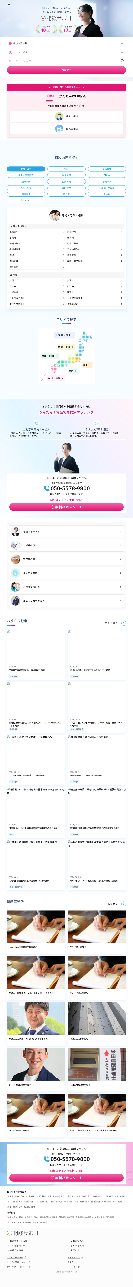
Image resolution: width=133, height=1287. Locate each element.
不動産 (62, 1217)
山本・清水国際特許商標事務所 (23, 947)
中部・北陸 (64, 347)
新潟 (122, 1196)
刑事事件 (13, 676)
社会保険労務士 (17, 297)
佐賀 (115, 1201)
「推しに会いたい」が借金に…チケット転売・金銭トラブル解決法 (96, 724)
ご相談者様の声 (31, 586)
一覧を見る (111, 904)
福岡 (109, 1201)
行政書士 (71, 286)
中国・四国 (48, 356)
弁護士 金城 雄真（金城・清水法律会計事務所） (31, 992)
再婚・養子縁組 (75, 260)
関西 (71, 371)
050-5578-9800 (70, 488)
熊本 (9, 1206)
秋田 (33, 1196)
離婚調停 (14, 260)
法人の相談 (72, 128)
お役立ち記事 (16, 1250)
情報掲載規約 (74, 1257)
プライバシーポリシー (17, 1267)
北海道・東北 (63, 335)
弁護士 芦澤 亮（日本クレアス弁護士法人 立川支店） (94, 1130)
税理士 (70, 292)
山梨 (117, 1196)
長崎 (120, 1201)
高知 (104, 1201)
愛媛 (98, 1201)
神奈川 (56, 1196)
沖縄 (33, 1206)
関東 (85, 365)
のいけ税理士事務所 (79, 992)
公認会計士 (15, 292)
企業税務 (13, 729)
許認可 (36, 1222)
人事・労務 (100, 1217)
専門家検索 (29, 559)
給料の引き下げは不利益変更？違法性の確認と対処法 (94, 880)
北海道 (10, 1196)
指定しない (26, 200)
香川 (93, 1201)
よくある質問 (30, 573)
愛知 (89, 1196)
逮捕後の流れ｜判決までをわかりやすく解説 (90, 670)
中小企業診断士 (17, 303)
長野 (111, 1196)
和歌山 (54, 1201)
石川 (20, 1201)
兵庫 (37, 1201)
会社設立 (89, 1217)
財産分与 (71, 231)
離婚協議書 (15, 243)
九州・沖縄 (54, 378)
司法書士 (14, 286)
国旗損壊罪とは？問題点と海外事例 (86, 775)
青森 (17, 1196)
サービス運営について (17, 1262)
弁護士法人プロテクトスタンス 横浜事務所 (28, 1038)
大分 (15, 1206)
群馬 (84, 1196)
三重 (106, 1196)
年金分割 (14, 266)
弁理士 (70, 280)
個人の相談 (72, 116)
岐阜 (100, 1196)
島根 (82, 1201)
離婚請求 (14, 231)
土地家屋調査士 (75, 297)
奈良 (48, 1201)
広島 (60, 1201)
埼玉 (62, 1196)
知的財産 (110, 1217)
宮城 (28, 1196)
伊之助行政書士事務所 (19, 1130)
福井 (9, 1201)
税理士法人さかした (79, 1038)
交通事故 (28, 1217)
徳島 (87, 1201)
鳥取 (77, 1201)
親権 (12, 255)
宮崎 (20, 1206)
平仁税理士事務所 (78, 947)
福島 (44, 1196)
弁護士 (13, 280)
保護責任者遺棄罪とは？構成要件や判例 (27, 670)
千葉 (68, 1196)
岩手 (22, 1196)
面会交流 (71, 255)
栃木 (79, 1196)
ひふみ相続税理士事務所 (20, 1084)
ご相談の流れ (30, 545)
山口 (71, 1201)
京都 (31, 1201)
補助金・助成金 (14, 1222)
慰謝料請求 (72, 243)
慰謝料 (13, 237)
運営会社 (72, 1262)
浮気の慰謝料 (74, 249)
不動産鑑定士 (74, 303)
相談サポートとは (32, 531)
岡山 (66, 1201)
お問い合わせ (77, 1250)
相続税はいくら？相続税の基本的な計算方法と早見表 (33, 827)
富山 (15, 1201)
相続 (11, 834)
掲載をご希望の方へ (34, 600)
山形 (39, 1196)
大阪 (26, 1201)
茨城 (73, 1196)
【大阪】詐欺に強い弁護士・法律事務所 (27, 775)
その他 (43, 1222)
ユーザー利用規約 (15, 1257)
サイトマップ (74, 1267)
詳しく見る (111, 623)
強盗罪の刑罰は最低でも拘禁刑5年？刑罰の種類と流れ (94, 827)
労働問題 (74, 887)
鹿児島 (27, 1206)
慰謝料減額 (15, 249)
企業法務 (70, 1217)
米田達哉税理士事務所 (80, 1084)
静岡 (95, 1196)
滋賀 (42, 1201)
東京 (49, 1196)
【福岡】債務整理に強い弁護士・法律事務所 (29, 880)
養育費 (70, 237)
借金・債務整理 (76, 729)
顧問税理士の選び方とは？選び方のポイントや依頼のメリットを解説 (35, 724)
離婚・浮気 (12, 1217)
